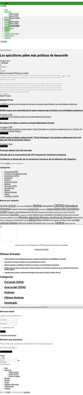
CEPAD (59, 205)
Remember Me (8, 328)
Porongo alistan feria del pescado (16, 150)
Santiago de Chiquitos (34, 223)
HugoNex (27, 392)
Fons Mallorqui (23, 215)
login (8, 163)
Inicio (6, 10)
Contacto (7, 38)
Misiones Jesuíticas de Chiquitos (56, 217)
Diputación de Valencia (61, 212)
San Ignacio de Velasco (58, 220)
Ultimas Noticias (10, 192)
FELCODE (14, 214)
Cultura (50, 209)
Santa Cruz (22, 223)
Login (6, 3)
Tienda (6, 24)
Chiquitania (71, 205)
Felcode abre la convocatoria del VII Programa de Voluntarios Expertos (33, 155)
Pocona (25, 220)
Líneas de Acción (10, 182)
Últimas (7, 190)
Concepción (33, 209)
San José (71, 220)
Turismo (59, 222)
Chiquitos (5, 208)
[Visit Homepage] (3, 6)
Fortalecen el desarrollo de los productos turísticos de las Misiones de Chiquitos (38, 159)
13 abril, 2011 (5, 61)
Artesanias (28, 206)
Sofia (43, 223)
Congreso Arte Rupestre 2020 (15, 174)
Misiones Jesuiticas (28, 217)
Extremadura (4, 215)
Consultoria (42, 209)
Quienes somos (14, 14)
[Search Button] (18, 360)
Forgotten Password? (8, 335)
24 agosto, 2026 (6, 115)
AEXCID (12, 206)
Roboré (32, 220)
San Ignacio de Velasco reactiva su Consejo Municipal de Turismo (27, 123)
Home (2, 50)
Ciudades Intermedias (11, 34)
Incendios (15, 217)
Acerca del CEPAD (11, 172)
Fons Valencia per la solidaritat (40, 215)
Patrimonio (19, 220)
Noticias (7, 28)
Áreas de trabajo (14, 18)
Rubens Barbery (43, 220)
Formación (57, 215)
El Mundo (6, 93)
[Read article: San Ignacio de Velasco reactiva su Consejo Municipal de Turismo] (41, 117)
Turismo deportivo (70, 223)
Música (12, 220)
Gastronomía (67, 215)
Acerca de (7, 12)
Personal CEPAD (10, 186)
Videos (7, 194)
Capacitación (48, 206)
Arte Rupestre (20, 206)
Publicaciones (9, 36)
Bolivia (37, 205)
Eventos (7, 30)
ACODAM (4, 206)
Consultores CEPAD (11, 176)
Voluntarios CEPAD (11, 196)
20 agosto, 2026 (6, 144)
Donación (72, 212)
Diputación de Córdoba (45, 212)
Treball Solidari (50, 223)
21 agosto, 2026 (6, 127)
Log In (2, 355)
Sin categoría (9, 188)
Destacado (4, 106)
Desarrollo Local (13, 212)
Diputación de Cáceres (28, 212)
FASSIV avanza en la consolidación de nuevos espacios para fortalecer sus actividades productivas (41, 110)
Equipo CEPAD (13, 16)
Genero (10, 218)
